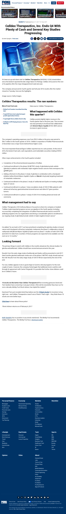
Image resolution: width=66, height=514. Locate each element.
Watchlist (39, 3)
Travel (3, 439)
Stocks (37, 403)
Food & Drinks (5, 445)
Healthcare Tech (39, 443)
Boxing (53, 443)
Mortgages (5, 403)
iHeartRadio (48, 497)
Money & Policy (23, 406)
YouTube (28, 497)
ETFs (36, 416)
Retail (36, 422)
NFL (53, 435)
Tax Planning (5, 420)
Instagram (25, 497)
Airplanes (4, 443)
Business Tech (39, 441)
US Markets (38, 406)
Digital (36, 435)
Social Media (38, 437)
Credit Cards (5, 408)
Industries (37, 420)
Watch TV (60, 2)
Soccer (53, 445)
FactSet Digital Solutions (22, 505)
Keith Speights (7, 318)
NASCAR (54, 441)
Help (45, 501)
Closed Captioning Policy (54, 501)
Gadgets (37, 439)
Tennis (53, 449)
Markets (33, 3)
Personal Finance (17, 3)
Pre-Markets (38, 424)
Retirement (5, 418)
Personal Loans (6, 410)
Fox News (37, 480)
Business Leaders (40, 418)
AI (35, 447)
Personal (21, 435)
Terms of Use (38, 462)
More (45, 3)
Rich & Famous (6, 437)
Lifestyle (5, 432)
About (37, 455)
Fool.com (15, 38)
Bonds (36, 414)
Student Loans (6, 406)
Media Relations (39, 468)
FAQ (36, 466)
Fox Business (6, 3)
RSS (38, 497)
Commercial (22, 437)
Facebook (31, 38)
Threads (38, 38)
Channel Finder (39, 458)
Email (44, 38)
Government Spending (25, 403)
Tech (37, 432)
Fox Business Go (39, 484)
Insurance (4, 414)
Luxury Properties (23, 439)
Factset (53, 503)
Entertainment (6, 435)
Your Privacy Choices (36, 501)
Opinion (4, 455)
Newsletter (41, 497)
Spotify (44, 497)
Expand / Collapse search (49, 3)
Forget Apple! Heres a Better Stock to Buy (14, 119)
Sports (54, 432)
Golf (53, 447)
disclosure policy (37, 320)
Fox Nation (38, 482)
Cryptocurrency (39, 408)
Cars (3, 441)
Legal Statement (33, 505)
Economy (26, 3)
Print (41, 38)
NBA (53, 437)
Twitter (35, 38)
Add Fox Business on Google (56, 38)
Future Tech (38, 445)
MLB (53, 439)
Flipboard (31, 497)
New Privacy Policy (22, 501)
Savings (4, 412)
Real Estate (22, 432)
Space (36, 449)
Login (53, 2)
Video (21, 455)
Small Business (23, 408)
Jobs (36, 460)
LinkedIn (35, 497)
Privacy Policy (38, 464)
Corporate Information (41, 470)
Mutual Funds (38, 426)
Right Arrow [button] (63, 13)
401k (3, 416)
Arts (3, 447)
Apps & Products (39, 486)
